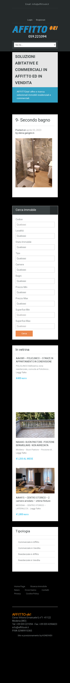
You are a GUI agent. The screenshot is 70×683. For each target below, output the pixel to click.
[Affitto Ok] (35, 29)
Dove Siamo (30, 590)
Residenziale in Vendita (29, 560)
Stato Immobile (23, 242)
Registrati (40, 20)
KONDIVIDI (47, 635)
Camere (20, 264)
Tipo (18, 253)
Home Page (19, 586)
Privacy (17, 593)
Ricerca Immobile (38, 586)
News (17, 590)
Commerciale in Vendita (29, 548)
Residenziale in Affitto (28, 554)
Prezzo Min (21, 287)
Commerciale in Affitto (28, 542)
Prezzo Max (22, 298)
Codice (19, 219)
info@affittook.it (40, 4)
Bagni (18, 276)
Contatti (45, 590)
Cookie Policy (32, 593)
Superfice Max (23, 321)
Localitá (20, 230)
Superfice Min (23, 309)
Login (29, 20)
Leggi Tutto (21, 372)
